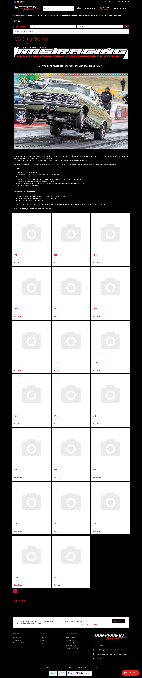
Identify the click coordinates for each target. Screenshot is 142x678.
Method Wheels (51, 16)
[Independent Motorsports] (26, 8)
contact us (109, 2)
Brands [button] (17, 21)
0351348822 (100, 645)
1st (55, 577)
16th (95, 309)
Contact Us (43, 640)
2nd (16, 577)
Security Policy (71, 645)
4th (55, 523)
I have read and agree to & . (82, 624)
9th (94, 416)
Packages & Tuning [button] (36, 16)
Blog (41, 643)
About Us (117, 16)
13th (95, 362)
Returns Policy (71, 643)
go (126, 26)
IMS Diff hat (88, 16)
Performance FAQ (72, 648)
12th (16, 416)
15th (16, 362)
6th (94, 470)
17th (56, 309)
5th (15, 523)
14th (56, 362)
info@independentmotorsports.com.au (110, 650)
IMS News (108, 16)
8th (15, 470)
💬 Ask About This (130, 673)
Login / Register (123, 2)
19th (95, 255)
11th (16, 255)
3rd (94, 523)
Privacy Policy (95, 624)
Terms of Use (70, 638)
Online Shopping (20, 16)
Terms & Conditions (84, 624)
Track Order (17, 640)
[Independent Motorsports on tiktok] (24, 1)
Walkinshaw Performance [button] (71, 16)
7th (55, 470)
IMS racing (98, 16)
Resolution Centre (19, 643)
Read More (18, 263)
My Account (17, 638)
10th (56, 416)
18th (16, 309)
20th (56, 255)
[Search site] (72, 8)
